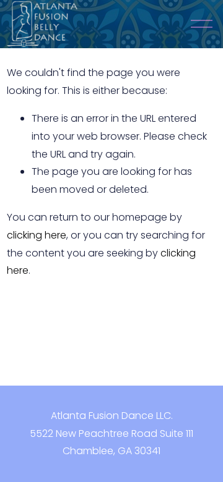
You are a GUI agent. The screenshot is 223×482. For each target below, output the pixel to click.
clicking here (36, 235)
